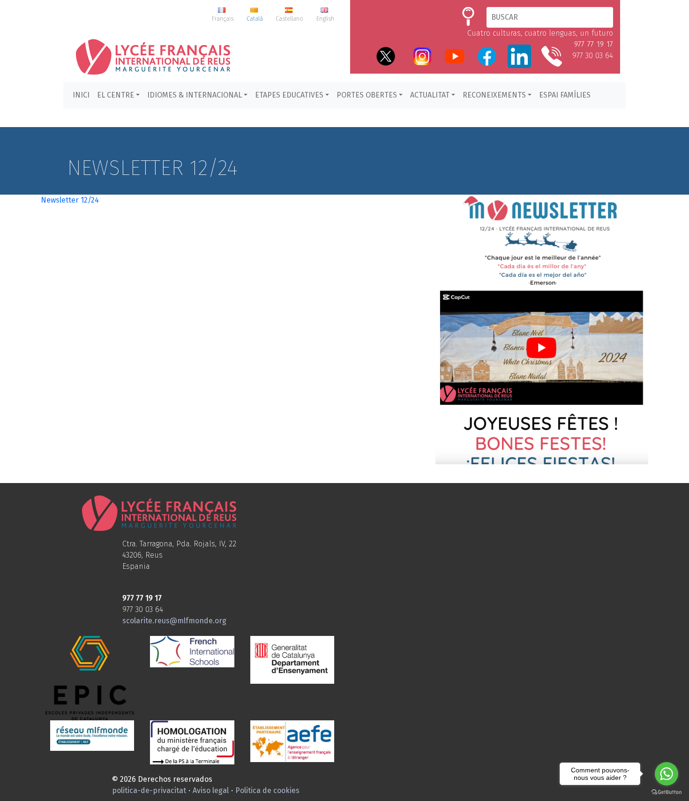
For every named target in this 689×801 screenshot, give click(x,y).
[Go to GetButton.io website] (667, 791)
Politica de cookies (267, 790)
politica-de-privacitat (149, 790)
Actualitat (429, 95)
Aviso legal (211, 790)
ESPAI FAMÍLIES (565, 95)
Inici (81, 95)
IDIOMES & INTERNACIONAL (194, 95)
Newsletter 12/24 (70, 200)
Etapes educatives (289, 95)
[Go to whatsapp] (666, 774)
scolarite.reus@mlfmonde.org (174, 620)
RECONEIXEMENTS (494, 95)
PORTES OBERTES (367, 95)
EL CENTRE (115, 95)
